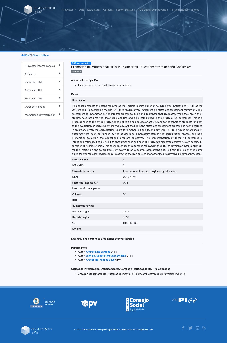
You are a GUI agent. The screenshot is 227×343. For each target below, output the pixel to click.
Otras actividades (40, 55)
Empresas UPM (34, 98)
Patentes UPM (33, 82)
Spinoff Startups (125, 9)
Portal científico (179, 9)
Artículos (30, 73)
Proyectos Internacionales (40, 65)
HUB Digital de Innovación (152, 9)
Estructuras (94, 9)
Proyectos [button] (68, 9)
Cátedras (108, 9)
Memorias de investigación (40, 114)
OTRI (82, 9)
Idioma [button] (195, 9)
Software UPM (33, 90)
